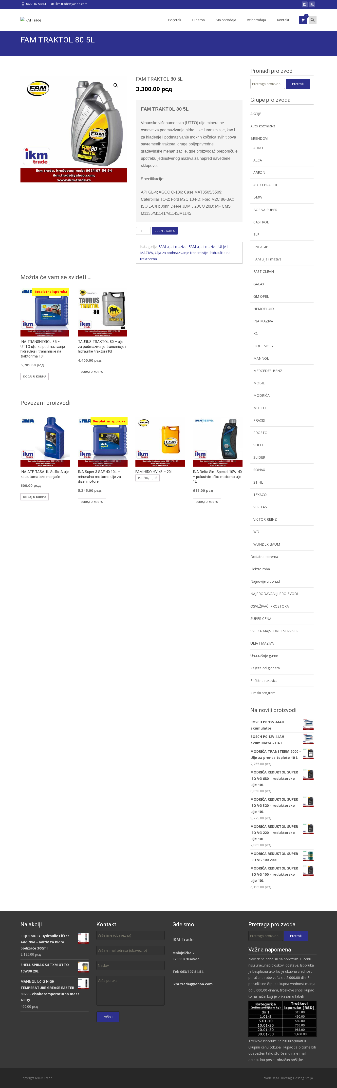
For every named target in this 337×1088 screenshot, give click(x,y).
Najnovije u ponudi (265, 581)
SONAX (259, 469)
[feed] (312, 5)
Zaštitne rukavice (264, 680)
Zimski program (263, 693)
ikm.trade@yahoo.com (192, 984)
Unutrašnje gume (264, 655)
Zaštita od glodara (265, 668)
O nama (198, 20)
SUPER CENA (260, 618)
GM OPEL (261, 296)
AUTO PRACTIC (265, 184)
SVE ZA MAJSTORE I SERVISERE (275, 631)
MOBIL (259, 383)
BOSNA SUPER (265, 209)
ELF (256, 234)
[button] (118, 83)
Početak (174, 20)
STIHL (258, 482)
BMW (257, 197)
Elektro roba (260, 569)
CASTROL (261, 222)
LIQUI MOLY (263, 346)
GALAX (258, 284)
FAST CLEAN (263, 271)
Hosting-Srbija (303, 1078)
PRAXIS (259, 420)
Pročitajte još (147, 478)
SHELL (258, 445)
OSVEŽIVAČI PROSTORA (269, 606)
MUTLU (259, 408)
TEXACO (260, 494)
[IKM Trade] (27, 19)
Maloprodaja (226, 20)
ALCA (257, 160)
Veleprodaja (256, 20)
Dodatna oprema (264, 556)
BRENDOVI (259, 138)
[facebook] (305, 5)
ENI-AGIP (260, 246)
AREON (259, 172)
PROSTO (260, 432)
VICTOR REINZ (265, 519)
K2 (255, 333)
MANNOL (261, 358)
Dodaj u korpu (164, 231)
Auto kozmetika (263, 126)
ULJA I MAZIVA (262, 643)
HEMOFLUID (263, 308)
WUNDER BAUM (266, 544)
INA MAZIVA (263, 321)
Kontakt (283, 20)
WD (256, 531)
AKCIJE (255, 113)
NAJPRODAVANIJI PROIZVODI (274, 593)
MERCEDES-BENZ (267, 370)
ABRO (258, 147)
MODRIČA (261, 395)
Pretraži (298, 83)
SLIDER (259, 457)
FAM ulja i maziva (172, 246)
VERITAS (260, 507)
